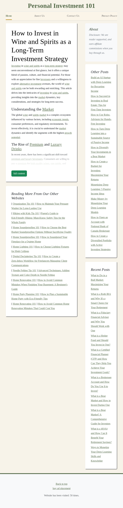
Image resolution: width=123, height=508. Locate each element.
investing (44, 92)
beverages (46, 79)
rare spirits (56, 163)
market (41, 97)
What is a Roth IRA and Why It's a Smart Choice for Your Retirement (101, 301)
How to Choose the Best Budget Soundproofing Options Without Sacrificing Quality (41, 229)
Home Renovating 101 (24, 280)
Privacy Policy (109, 15)
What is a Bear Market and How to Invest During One (101, 400)
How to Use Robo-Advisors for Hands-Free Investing (101, 119)
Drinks (16, 149)
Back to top (61, 484)
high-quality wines (40, 163)
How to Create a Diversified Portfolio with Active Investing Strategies (101, 243)
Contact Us (73, 15)
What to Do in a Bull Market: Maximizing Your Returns (99, 282)
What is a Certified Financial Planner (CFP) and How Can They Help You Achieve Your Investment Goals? (101, 361)
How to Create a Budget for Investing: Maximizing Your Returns (99, 170)
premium (21, 163)
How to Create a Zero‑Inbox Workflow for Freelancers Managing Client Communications (39, 261)
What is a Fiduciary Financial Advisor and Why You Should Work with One (101, 321)
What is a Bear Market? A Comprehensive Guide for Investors (100, 417)
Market (48, 109)
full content (19, 173)
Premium (36, 144)
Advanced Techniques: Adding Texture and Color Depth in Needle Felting (40, 272)
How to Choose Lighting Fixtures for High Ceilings (40, 249)
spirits (36, 115)
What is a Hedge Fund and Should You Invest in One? (100, 340)
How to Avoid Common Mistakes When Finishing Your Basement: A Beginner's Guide (39, 284)
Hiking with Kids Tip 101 (26, 213)
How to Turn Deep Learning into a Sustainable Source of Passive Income (100, 135)
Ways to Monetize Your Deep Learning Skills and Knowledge (101, 454)
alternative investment (30, 83)
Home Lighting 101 (23, 246)
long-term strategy (54, 65)
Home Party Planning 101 (26, 294)
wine (25, 115)
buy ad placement (61, 488)
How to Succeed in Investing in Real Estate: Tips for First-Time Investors (101, 103)
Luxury (56, 144)
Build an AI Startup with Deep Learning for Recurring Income (101, 84)
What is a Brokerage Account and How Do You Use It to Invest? (101, 384)
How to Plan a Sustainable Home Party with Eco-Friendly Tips (39, 296)
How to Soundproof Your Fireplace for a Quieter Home (39, 239)
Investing (16, 65)
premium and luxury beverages (27, 159)
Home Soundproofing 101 (26, 227)
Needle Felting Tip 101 (24, 270)
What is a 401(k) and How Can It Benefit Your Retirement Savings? (101, 435)
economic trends (60, 119)
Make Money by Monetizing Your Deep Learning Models (99, 205)
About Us (39, 15)
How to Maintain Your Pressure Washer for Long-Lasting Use (39, 206)
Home (9, 15)
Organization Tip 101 (23, 203)
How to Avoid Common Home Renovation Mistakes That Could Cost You (40, 306)
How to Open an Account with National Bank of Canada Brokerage (100, 224)
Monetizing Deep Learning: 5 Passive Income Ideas (101, 189)
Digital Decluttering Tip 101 (27, 256)
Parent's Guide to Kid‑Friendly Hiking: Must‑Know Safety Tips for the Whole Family (38, 218)
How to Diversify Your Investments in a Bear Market (101, 152)
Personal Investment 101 (61, 5)
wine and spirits (32, 65)
